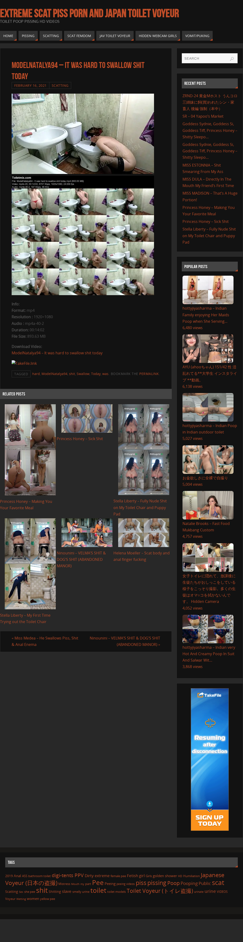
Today (96, 373)
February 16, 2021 (30, 85)
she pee (29, 891)
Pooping (189, 883)
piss (141, 883)
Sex (21, 892)
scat (218, 882)
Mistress (64, 884)
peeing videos (126, 884)
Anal (17, 875)
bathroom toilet (39, 876)
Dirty (89, 875)
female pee (118, 876)
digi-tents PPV (68, 875)
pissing (156, 883)
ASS (24, 876)
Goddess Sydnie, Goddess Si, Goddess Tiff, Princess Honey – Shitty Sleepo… (209, 130)
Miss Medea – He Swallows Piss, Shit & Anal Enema (45, 641)
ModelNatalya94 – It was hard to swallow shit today (57, 353)
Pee (98, 882)
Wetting (21, 899)
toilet (98, 890)
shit (72, 373)
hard (36, 373)
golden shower (165, 875)
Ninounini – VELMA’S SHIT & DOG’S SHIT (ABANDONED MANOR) (81, 559)
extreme (102, 875)
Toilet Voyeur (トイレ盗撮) (160, 890)
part (88, 884)
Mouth (75, 884)
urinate (199, 892)
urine (210, 891)
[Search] (231, 59)
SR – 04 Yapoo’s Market (203, 116)
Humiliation (191, 876)
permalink (149, 373)
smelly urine (80, 891)
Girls (149, 876)
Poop (173, 883)
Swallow (83, 373)
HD (180, 876)
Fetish (132, 875)
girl (142, 875)
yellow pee (47, 899)
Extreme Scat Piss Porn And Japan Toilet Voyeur (89, 13)
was (105, 373)
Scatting (60, 85)
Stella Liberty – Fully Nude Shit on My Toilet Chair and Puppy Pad (140, 507)
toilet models (116, 891)
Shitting (55, 891)
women (33, 898)
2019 (9, 876)
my (82, 884)
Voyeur (10, 899)
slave (66, 891)
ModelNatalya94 (54, 373)
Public (205, 883)
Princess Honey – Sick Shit (80, 438)
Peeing (110, 883)
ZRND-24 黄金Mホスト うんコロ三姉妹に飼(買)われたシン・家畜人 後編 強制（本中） (210, 102)
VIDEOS (222, 891)
